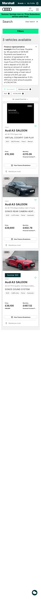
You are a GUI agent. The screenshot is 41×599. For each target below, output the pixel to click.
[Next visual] (34, 187)
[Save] (35, 126)
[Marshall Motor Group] (8, 3)
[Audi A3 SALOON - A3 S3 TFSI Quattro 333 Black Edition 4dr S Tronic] (20, 261)
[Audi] (7, 9)
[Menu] (37, 9)
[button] (30, 89)
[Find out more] (20, 15)
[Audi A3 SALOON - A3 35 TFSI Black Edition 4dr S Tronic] (20, 187)
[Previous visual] (7, 187)
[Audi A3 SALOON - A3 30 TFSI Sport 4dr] (20, 113)
